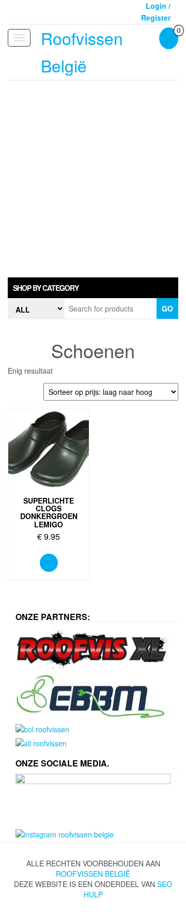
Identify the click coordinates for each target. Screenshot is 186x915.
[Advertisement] (93, 179)
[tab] (93, 287)
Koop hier (49, 563)
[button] (93, 287)
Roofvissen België (93, 873)
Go (167, 308)
